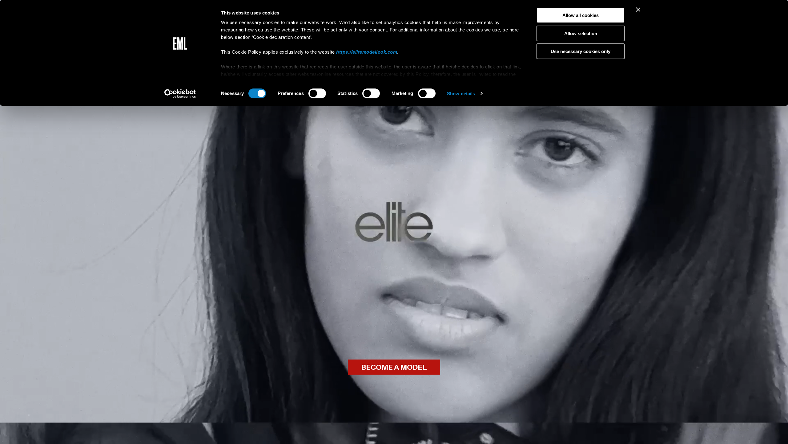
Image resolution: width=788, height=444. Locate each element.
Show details (461, 93)
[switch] (317, 93)
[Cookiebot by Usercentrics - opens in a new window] (180, 93)
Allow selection (580, 33)
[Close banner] (638, 9)
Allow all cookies (580, 15)
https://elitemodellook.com (366, 52)
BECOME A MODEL (394, 367)
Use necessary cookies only (580, 51)
